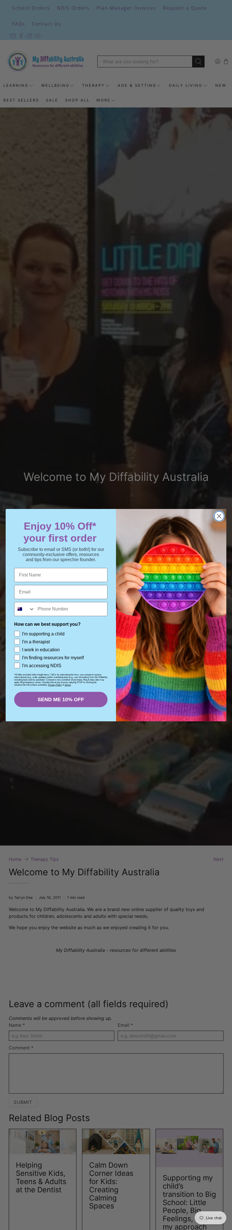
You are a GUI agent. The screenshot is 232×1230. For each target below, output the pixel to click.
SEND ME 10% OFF (61, 699)
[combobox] (24, 609)
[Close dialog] (219, 516)
